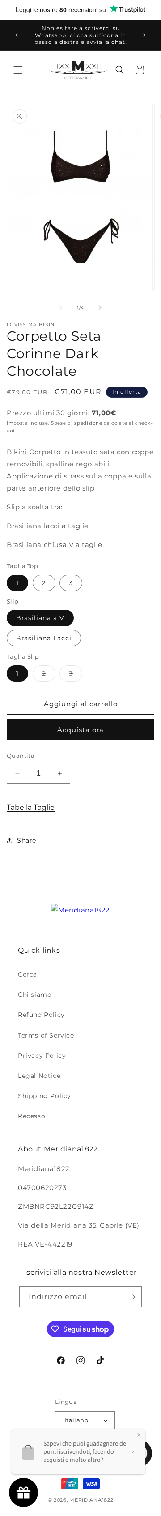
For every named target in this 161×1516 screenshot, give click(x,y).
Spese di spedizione (76, 423)
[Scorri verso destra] (100, 307)
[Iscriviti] (131, 1296)
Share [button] (26, 840)
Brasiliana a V (40, 618)
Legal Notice (39, 1076)
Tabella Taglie (31, 807)
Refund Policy (41, 1015)
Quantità (20, 755)
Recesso (31, 1116)
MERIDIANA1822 (91, 1500)
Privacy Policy (42, 1055)
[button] (18, 70)
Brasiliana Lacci (44, 638)
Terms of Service (46, 1035)
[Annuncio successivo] (144, 35)
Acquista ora (80, 729)
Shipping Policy (44, 1096)
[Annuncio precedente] (16, 35)
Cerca (27, 974)
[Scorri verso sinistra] (61, 307)
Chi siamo (34, 994)
